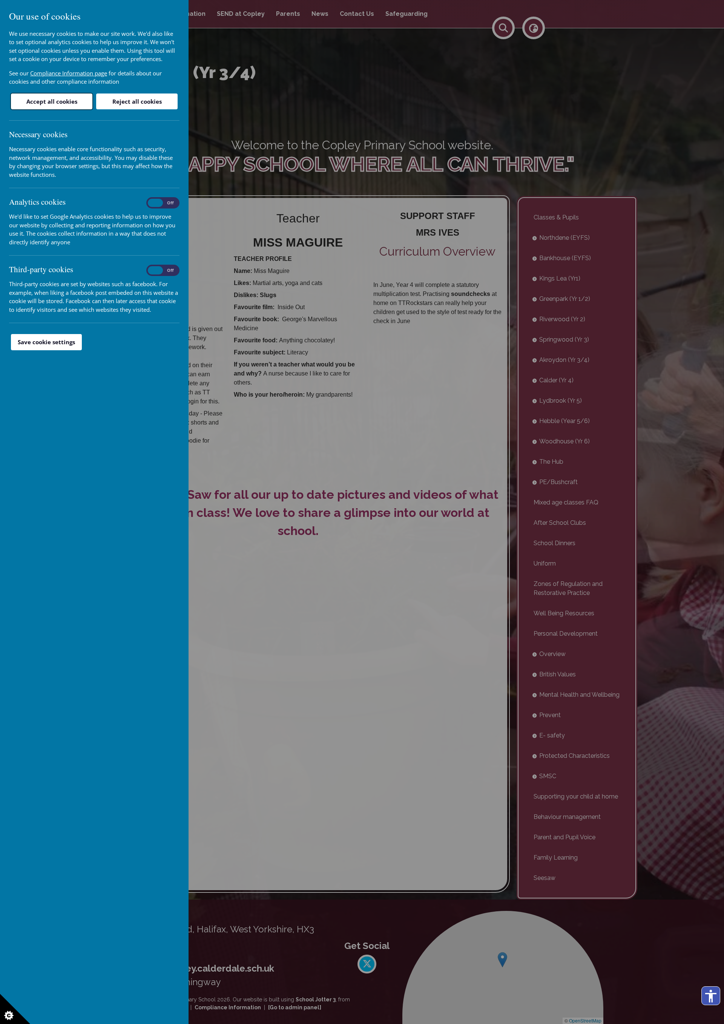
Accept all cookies (51, 101)
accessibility (710, 996)
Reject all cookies (137, 101)
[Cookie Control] (15, 1009)
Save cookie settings (46, 342)
